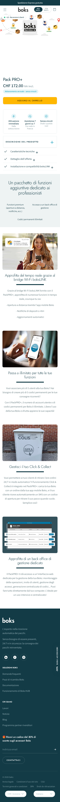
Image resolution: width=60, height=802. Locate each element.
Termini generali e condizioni (14, 786)
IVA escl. (46, 9)
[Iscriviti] (55, 749)
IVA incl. (38, 9)
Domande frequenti (11, 673)
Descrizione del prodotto (22, 141)
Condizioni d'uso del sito (27, 781)
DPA (32, 786)
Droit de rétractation (46, 786)
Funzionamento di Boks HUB (16, 690)
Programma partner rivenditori (17, 725)
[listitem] (14, 121)
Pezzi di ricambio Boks (13, 679)
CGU (43, 781)
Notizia (5, 713)
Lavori (5, 708)
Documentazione (10, 685)
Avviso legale (8, 781)
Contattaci (14, 760)
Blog (4, 719)
